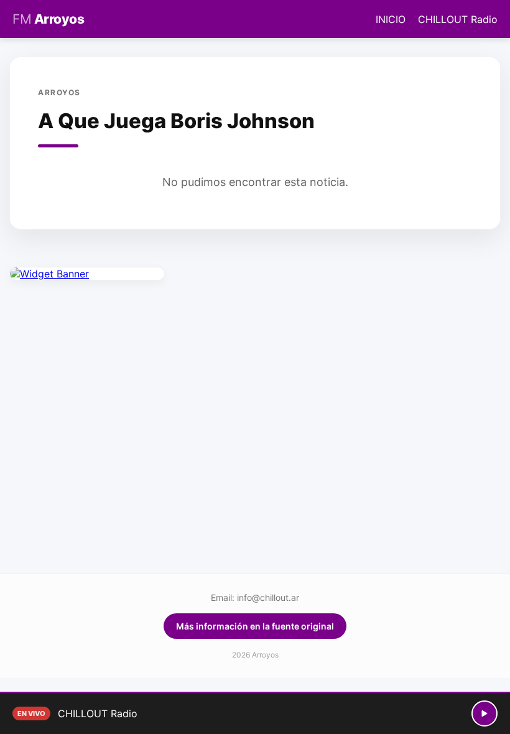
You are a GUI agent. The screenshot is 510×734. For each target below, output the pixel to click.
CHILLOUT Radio (458, 19)
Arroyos (48, 19)
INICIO (391, 19)
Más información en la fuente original (255, 626)
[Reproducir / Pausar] (484, 713)
